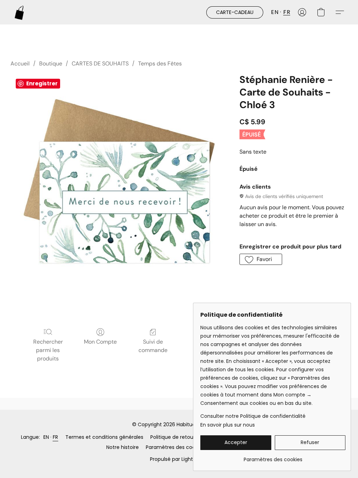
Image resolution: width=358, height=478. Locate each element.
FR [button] (286, 12)
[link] (272, 457)
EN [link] (46, 437)
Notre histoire (122, 447)
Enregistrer (42, 83)
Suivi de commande (152, 346)
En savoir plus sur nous (227, 424)
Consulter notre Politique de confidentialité (253, 416)
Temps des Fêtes (160, 63)
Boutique (50, 63)
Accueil (20, 63)
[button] (19, 12)
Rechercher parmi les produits (48, 350)
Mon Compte (100, 341)
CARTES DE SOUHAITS (100, 63)
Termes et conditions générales (104, 437)
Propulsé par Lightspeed (179, 459)
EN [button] (274, 12)
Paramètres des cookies (175, 447)
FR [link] (55, 437)
